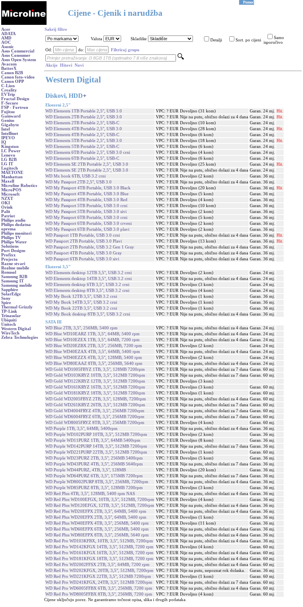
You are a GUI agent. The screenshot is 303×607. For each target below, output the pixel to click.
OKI (5, 203)
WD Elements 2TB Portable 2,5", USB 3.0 (83, 117)
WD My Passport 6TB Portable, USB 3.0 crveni (88, 223)
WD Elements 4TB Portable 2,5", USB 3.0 (83, 129)
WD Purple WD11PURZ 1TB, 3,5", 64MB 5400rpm (92, 440)
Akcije (51, 65)
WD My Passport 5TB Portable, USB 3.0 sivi (86, 211)
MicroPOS (11, 190)
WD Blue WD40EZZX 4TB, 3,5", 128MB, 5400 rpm (93, 357)
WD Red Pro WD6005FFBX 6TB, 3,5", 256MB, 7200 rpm (98, 588)
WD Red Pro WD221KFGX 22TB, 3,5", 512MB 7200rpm (98, 576)
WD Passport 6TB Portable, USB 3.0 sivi (82, 259)
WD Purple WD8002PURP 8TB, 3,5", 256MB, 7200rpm (96, 482)
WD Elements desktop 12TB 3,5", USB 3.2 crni (88, 273)
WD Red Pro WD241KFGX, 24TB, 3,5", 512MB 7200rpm (98, 582)
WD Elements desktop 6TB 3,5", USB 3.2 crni (87, 284)
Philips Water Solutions (14, 244)
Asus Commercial (17, 51)
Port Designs (13, 250)
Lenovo (8, 155)
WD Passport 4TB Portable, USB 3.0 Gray (83, 253)
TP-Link (9, 311)
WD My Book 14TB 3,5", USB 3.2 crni (81, 302)
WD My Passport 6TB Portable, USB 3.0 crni (86, 217)
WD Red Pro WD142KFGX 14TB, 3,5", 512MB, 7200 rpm (99, 547)
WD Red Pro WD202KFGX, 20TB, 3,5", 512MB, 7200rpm (99, 570)
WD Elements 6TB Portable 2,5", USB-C (82, 158)
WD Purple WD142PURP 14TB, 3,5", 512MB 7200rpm (96, 446)
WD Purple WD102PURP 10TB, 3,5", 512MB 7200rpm (96, 434)
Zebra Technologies (19, 337)
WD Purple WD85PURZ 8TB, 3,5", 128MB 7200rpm (94, 488)
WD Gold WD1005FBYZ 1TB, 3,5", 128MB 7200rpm (95, 369)
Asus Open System (18, 60)
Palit (5, 211)
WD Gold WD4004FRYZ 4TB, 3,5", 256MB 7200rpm (94, 411)
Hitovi (66, 65)
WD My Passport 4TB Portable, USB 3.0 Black (88, 188)
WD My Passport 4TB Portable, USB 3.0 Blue (87, 194)
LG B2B (9, 159)
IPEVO (8, 138)
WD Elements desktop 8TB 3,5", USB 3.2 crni (87, 290)
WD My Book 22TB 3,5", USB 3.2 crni (81, 308)
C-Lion (8, 86)
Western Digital (16, 329)
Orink (7, 207)
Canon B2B (12, 73)
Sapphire (9, 290)
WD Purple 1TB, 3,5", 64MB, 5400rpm (81, 428)
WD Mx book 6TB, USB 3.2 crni (75, 176)
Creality (9, 90)
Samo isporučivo (274, 40)
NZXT (7, 198)
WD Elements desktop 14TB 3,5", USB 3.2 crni (88, 278)
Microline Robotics (19, 185)
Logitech (9, 168)
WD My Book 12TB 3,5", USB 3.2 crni (81, 296)
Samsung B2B (14, 277)
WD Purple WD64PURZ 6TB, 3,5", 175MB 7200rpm (94, 476)
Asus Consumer (15, 55)
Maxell (7, 181)
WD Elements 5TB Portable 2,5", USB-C (82, 146)
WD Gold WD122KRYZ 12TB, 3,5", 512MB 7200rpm (95, 381)
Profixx (8, 255)
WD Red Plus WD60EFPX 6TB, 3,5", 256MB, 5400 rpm (97, 529)
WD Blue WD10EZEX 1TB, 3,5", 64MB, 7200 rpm (92, 340)
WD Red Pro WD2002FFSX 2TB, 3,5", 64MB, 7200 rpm (97, 564)
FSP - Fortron (14, 107)
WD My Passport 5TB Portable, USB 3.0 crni (86, 206)
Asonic (7, 47)
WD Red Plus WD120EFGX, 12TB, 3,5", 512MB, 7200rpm (99, 505)
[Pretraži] (181, 58)
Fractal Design (15, 99)
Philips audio (13, 220)
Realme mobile (15, 268)
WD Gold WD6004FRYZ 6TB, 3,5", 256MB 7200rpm (94, 417)
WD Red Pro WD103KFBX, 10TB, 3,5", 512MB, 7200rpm (99, 541)
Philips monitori (16, 233)
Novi (79, 65)
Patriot (8, 216)
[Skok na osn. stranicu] (24, 23)
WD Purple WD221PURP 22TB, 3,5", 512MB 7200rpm (96, 452)
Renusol (8, 272)
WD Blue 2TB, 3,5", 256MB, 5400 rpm (81, 328)
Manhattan (11, 177)
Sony (6, 298)
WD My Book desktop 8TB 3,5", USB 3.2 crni (87, 314)
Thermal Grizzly (17, 307)
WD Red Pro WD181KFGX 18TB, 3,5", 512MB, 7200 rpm (99, 559)
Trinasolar (11, 316)
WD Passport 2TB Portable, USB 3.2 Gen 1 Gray (89, 247)
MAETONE (12, 172)
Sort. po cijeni (248, 40)
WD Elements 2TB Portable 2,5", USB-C (82, 123)
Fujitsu (8, 112)
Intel (5, 129)
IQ (3, 142)
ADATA (8, 34)
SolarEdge (11, 294)
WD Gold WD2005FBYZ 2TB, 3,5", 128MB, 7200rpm (95, 399)
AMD (6, 38)
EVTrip (8, 94)
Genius (7, 120)
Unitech (8, 324)
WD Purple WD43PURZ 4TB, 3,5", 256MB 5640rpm (94, 464)
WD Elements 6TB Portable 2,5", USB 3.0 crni (87, 152)
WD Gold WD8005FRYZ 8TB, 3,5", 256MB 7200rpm (94, 422)
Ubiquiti (9, 320)
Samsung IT (12, 281)
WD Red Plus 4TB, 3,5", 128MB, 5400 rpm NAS (90, 493)
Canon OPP (12, 81)
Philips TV (11, 237)
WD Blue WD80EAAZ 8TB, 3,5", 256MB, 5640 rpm (93, 363)
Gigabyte (10, 125)
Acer (5, 29)
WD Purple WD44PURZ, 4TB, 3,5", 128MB (85, 470)
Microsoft (10, 194)
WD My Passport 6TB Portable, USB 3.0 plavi (87, 229)
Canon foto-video (18, 77)
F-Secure (9, 103)
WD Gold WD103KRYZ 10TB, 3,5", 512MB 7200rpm (95, 375)
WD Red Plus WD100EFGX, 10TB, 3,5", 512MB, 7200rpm (99, 499)
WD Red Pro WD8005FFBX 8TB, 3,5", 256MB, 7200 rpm (98, 594)
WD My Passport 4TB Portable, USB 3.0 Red (86, 200)
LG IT (7, 164)
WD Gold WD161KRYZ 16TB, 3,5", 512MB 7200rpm (95, 387)
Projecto (9, 259)
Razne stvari (13, 263)
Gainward (11, 116)
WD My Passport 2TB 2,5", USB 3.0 (78, 182)
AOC (6, 42)
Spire (6, 303)
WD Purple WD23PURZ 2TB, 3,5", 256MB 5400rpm (94, 458)
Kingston (10, 146)
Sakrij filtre (56, 29)
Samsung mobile (16, 285)
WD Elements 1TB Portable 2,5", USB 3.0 (83, 111)
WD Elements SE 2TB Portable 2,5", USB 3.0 (86, 164)
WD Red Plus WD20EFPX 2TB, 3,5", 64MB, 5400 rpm (95, 511)
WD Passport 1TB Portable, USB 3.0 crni (82, 235)
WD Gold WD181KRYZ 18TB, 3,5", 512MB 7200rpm (95, 393)
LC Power (11, 151)
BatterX (9, 68)
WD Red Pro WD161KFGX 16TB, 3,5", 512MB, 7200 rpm (99, 553)
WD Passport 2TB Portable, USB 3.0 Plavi (83, 241)
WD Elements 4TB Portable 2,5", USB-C (82, 135)
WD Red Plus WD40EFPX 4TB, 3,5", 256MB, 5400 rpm (97, 523)
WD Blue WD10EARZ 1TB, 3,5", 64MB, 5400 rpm (92, 334)
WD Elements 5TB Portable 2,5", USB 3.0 (83, 140)
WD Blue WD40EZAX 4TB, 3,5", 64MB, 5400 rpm (92, 351)
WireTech (10, 333)
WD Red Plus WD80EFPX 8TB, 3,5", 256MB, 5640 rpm (97, 535)
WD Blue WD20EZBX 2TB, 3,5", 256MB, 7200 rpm (93, 346)
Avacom (9, 64)
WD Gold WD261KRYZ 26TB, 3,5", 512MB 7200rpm (95, 405)
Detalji (216, 40)
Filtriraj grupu (125, 50)
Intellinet (9, 133)
